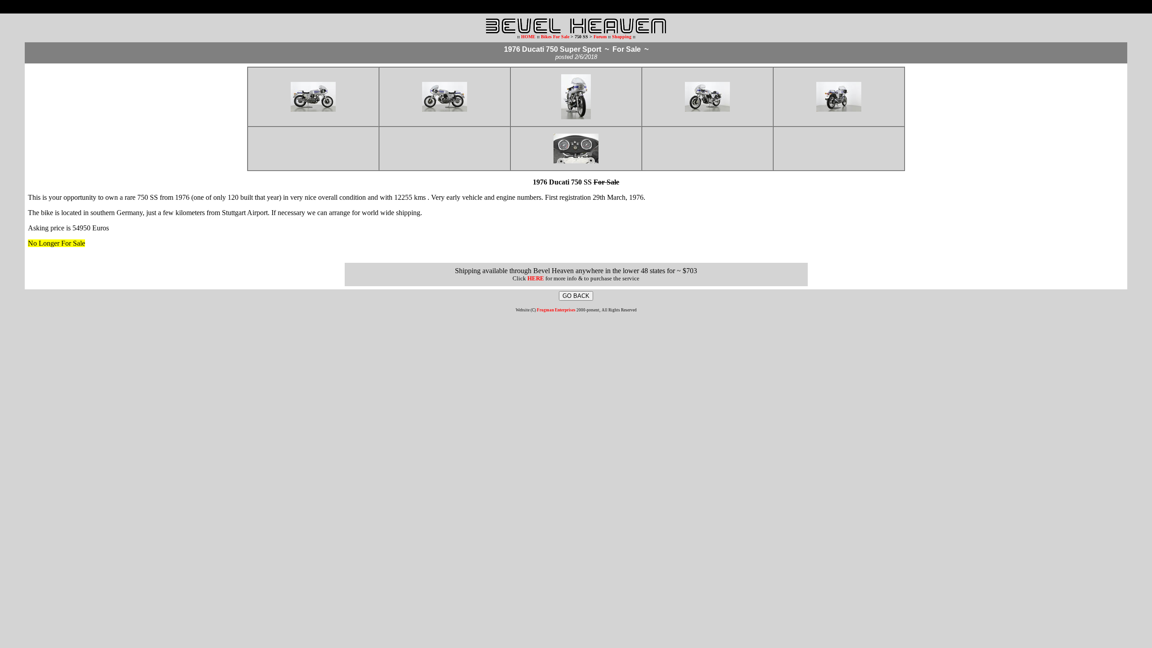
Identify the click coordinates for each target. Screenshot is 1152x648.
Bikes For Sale (555, 36)
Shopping (622, 36)
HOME (528, 36)
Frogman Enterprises (556, 310)
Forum (600, 36)
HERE (535, 278)
